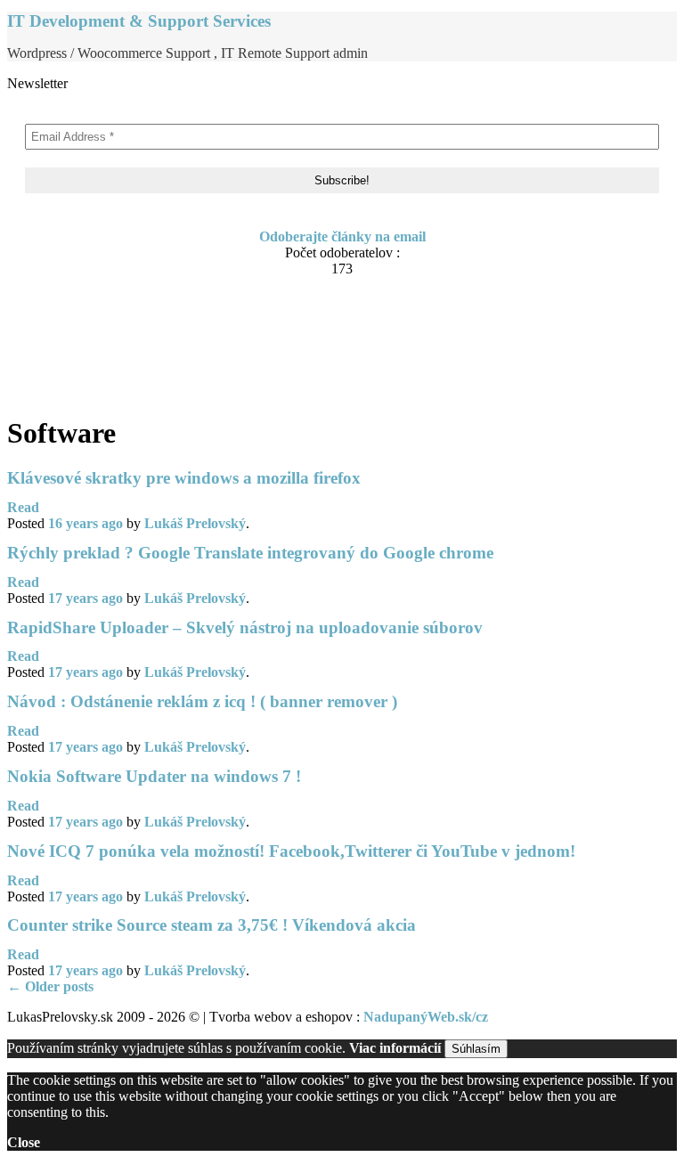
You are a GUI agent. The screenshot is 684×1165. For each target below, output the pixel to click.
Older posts (50, 986)
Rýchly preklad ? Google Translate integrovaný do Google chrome (250, 552)
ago (85, 523)
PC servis (71, 371)
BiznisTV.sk (79, 387)
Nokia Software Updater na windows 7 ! (154, 776)
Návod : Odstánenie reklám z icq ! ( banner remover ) (202, 701)
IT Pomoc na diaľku (105, 337)
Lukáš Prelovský (195, 523)
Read (23, 507)
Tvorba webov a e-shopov (121, 354)
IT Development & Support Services (139, 21)
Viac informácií (395, 1047)
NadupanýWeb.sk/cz (425, 1016)
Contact (67, 320)
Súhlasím (476, 1048)
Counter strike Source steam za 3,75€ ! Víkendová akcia (211, 925)
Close (23, 1142)
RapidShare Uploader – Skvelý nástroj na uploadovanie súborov (245, 627)
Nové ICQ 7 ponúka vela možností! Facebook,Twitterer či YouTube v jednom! (291, 851)
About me (72, 303)
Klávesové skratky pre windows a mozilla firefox (184, 477)
